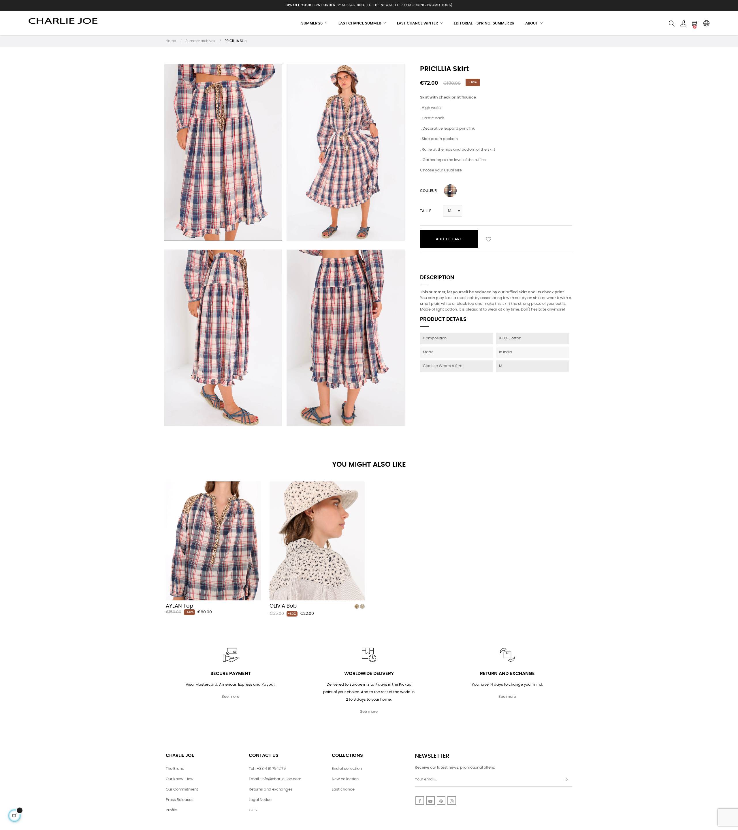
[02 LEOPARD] (362, 606)
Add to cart (449, 239)
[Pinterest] (441, 800)
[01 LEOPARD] (357, 606)
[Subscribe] (566, 779)
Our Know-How (179, 779)
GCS (253, 810)
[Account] (683, 23)
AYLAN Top (179, 606)
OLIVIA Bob (283, 606)
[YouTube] (430, 800)
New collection (345, 779)
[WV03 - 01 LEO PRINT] (450, 191)
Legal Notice (260, 800)
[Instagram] (451, 800)
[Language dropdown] (706, 23)
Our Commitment (182, 789)
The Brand (175, 769)
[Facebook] (419, 800)
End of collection (347, 769)
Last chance (343, 789)
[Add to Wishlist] (488, 239)
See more (230, 697)
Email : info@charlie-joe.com (275, 779)
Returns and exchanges (271, 789)
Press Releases (179, 800)
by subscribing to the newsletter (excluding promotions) (369, 5)
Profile (171, 810)
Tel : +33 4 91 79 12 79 (267, 769)
